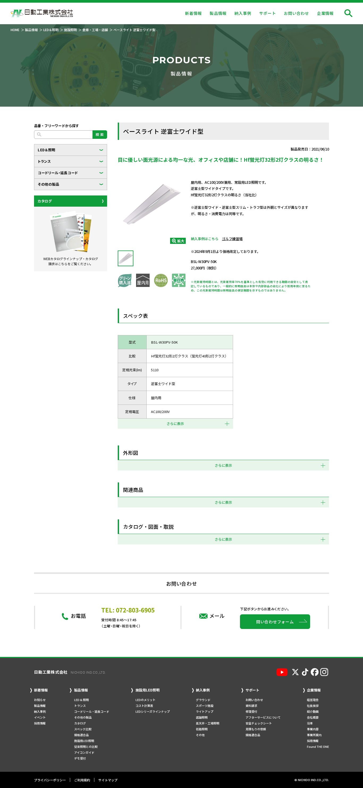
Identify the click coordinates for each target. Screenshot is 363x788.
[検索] (348, 13)
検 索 (100, 134)
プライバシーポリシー (50, 780)
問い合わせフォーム (275, 621)
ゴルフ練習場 (232, 238)
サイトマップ (107, 780)
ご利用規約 (82, 780)
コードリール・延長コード (58, 172)
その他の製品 (48, 184)
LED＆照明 (46, 149)
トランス (44, 161)
